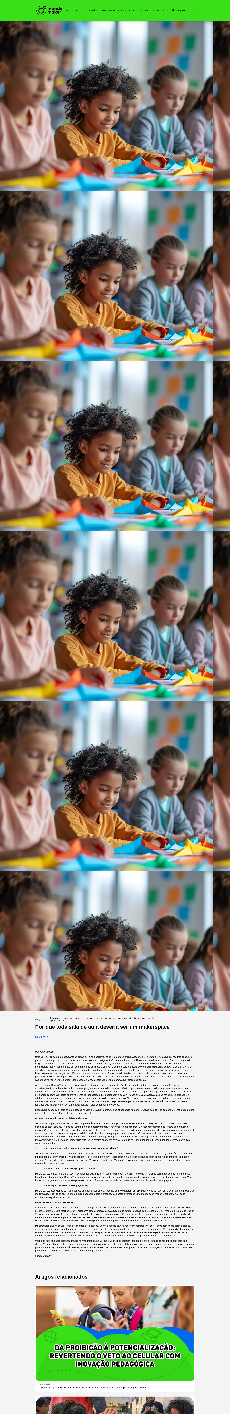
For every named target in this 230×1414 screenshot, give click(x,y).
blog (132, 10)
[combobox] (182, 10)
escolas (81, 10)
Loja (165, 10)
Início (69, 10)
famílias (94, 10)
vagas (155, 10)
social (122, 10)
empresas (109, 10)
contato (143, 10)
